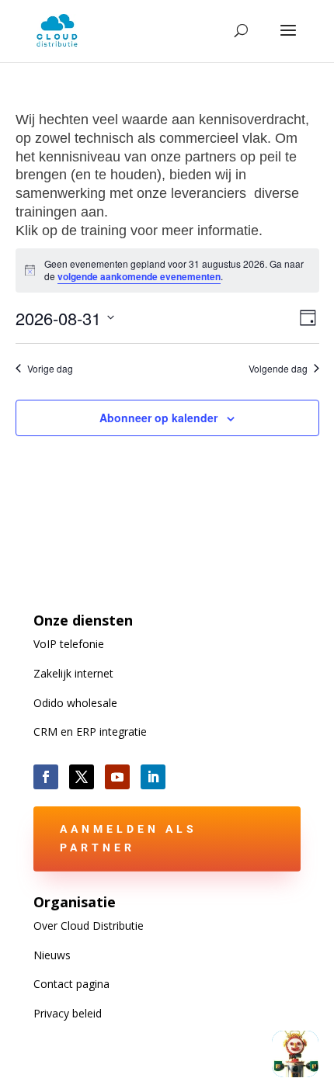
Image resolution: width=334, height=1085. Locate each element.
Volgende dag (278, 368)
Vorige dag (50, 368)
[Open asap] (295, 1054)
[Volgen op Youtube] (117, 776)
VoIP (68, 643)
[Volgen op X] (81, 776)
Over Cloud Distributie (88, 925)
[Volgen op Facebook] (45, 776)
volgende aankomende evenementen (139, 276)
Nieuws (52, 955)
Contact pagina (71, 983)
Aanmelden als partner (128, 838)
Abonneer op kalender (158, 417)
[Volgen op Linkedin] (153, 776)
